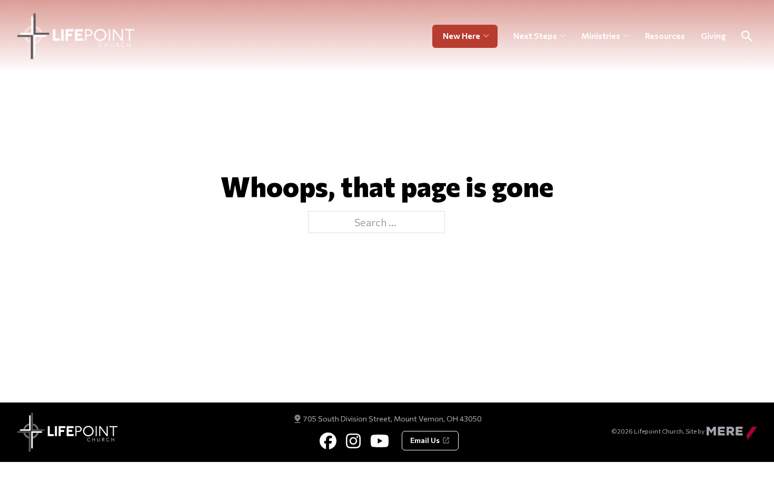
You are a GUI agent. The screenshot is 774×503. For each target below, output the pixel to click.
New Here (461, 36)
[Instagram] (353, 441)
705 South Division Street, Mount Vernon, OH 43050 (392, 418)
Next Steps (535, 36)
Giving (713, 36)
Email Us (425, 440)
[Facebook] (328, 441)
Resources (665, 36)
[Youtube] (379, 441)
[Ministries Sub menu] (626, 36)
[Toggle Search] (746, 36)
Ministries (600, 36)
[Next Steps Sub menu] (562, 36)
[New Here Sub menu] (490, 36)
